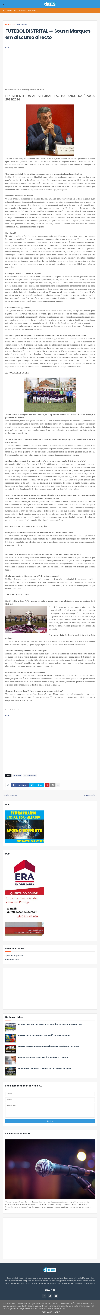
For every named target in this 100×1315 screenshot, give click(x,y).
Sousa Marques (30, 775)
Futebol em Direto (13, 959)
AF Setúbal (22, 24)
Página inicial (11, 24)
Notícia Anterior (10, 795)
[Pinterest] (47, 785)
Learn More (46, 1312)
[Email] (52, 785)
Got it (57, 1312)
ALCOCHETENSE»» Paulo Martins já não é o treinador (43, 1057)
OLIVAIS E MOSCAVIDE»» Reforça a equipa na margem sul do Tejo (50, 1024)
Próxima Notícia (89, 795)
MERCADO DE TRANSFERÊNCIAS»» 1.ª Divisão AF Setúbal (44, 1068)
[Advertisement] (50, 67)
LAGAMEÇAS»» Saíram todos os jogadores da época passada (48, 1046)
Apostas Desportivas (14, 955)
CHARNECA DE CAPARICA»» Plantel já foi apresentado (44, 1035)
